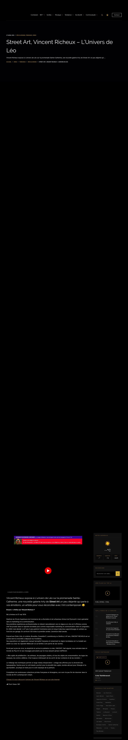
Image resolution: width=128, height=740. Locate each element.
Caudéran (112, 699)
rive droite (108, 721)
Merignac (105, 709)
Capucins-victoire (101, 699)
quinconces (108, 718)
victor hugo (99, 705)
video (34, 35)
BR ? (41, 15)
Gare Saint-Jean (110, 705)
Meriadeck (99, 718)
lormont (114, 712)
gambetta (108, 702)
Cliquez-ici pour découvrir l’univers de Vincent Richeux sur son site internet (33, 679)
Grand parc (99, 702)
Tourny (113, 728)
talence (98, 712)
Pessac (113, 709)
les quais (99, 721)
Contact (117, 15)
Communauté (90, 15)
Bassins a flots (107, 715)
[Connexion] (107, 15)
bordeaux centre (101, 724)
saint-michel (100, 696)
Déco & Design (20, 35)
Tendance (68, 15)
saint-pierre (109, 696)
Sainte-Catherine (113, 724)
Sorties (49, 15)
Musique (58, 15)
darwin (98, 715)
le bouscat (106, 712)
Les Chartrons (107, 693)
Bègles (98, 709)
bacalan (98, 693)
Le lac (106, 728)
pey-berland (99, 731)
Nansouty (99, 728)
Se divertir (78, 15)
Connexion (34, 15)
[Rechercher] (102, 15)
